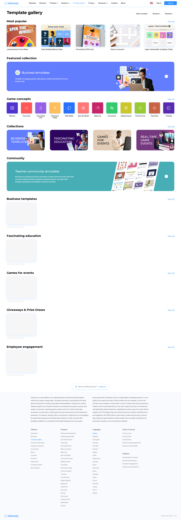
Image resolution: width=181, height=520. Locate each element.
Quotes (63, 505)
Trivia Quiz (64, 443)
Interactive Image (66, 468)
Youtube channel (36, 465)
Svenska (95, 474)
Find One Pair (65, 477)
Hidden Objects (66, 480)
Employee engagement (130, 464)
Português (96, 439)
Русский (95, 446)
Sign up (170, 3)
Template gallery (79, 3)
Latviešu (95, 461)
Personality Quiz (66, 446)
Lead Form (64, 487)
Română (95, 483)
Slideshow (64, 483)
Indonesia (96, 468)
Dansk (95, 477)
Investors (34, 458)
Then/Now (64, 465)
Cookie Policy (126, 439)
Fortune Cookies (66, 471)
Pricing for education (38, 443)
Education (32, 3)
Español (95, 436)
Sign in (158, 3)
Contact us (102, 387)
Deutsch (95, 449)
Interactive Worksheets (68, 433)
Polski (94, 455)
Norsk (94, 471)
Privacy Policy (126, 436)
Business (42, 3)
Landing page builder (67, 436)
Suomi (95, 480)
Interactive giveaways (129, 460)
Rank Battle (64, 502)
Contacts (114, 3)
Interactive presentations (130, 467)
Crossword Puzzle (67, 458)
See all (171, 22)
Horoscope (64, 496)
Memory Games (66, 449)
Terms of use (126, 433)
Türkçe (95, 487)
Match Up (64, 452)
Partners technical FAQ (130, 446)
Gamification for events (130, 457)
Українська (96, 458)
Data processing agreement (131, 443)
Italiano (95, 452)
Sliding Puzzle (65, 461)
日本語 (95, 493)
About (123, 3)
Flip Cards (64, 490)
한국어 (95, 490)
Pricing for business (37, 446)
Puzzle (63, 493)
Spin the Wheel (65, 455)
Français (95, 443)
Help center (34, 461)
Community (35, 449)
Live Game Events (66, 439)
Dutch (94, 465)
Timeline (63, 474)
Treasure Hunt (65, 499)
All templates (35, 468)
